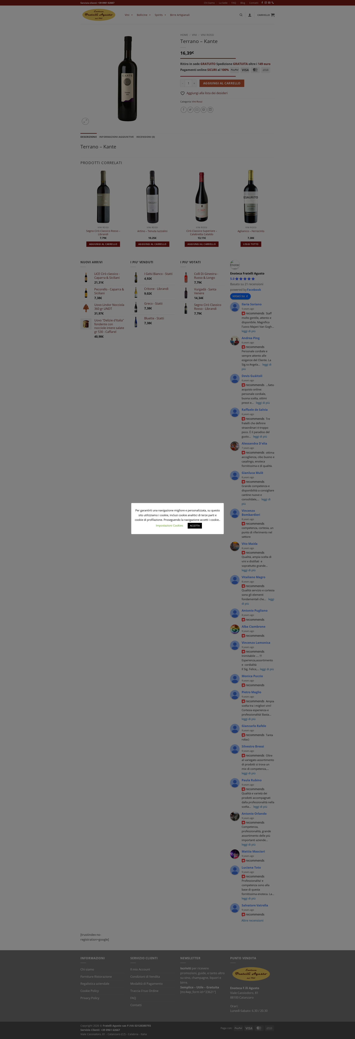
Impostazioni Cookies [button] (169, 525)
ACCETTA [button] (195, 525)
